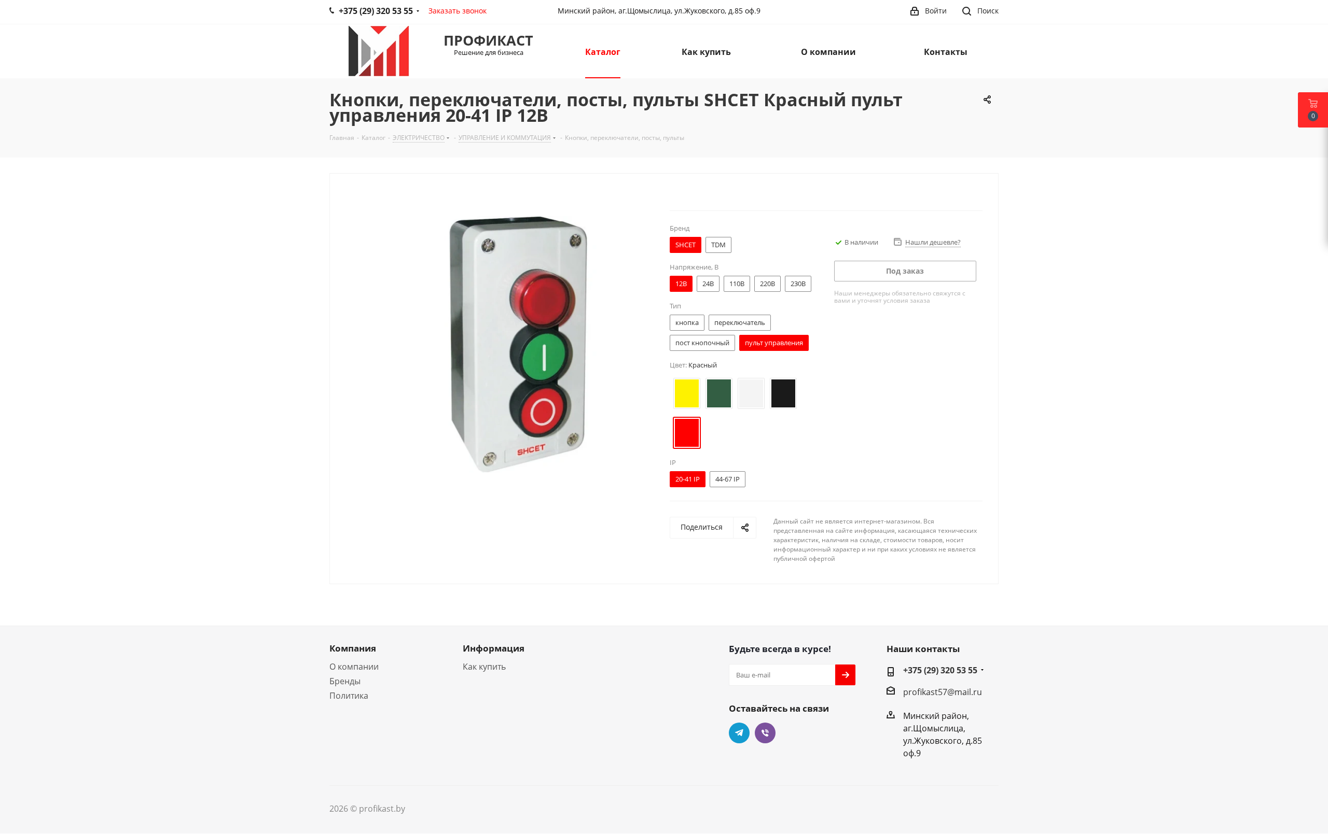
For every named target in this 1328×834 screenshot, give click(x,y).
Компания (352, 648)
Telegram (739, 733)
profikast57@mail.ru (942, 692)
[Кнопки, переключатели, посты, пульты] (515, 343)
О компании (354, 666)
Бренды (345, 681)
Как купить (484, 666)
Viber (765, 733)
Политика (348, 695)
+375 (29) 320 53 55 (940, 670)
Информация (493, 648)
